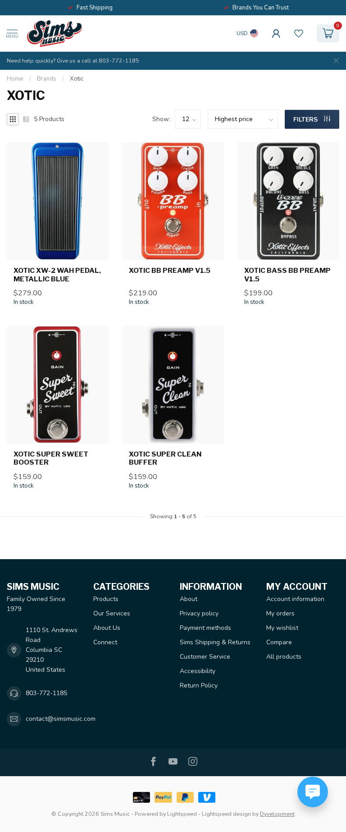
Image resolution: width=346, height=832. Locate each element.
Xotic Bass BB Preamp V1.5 (287, 275)
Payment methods (205, 628)
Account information (295, 599)
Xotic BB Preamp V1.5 (169, 271)
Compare (279, 642)
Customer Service (205, 656)
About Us (106, 628)
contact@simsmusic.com (61, 718)
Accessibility (197, 671)
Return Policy (199, 685)
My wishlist (282, 628)
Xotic (76, 79)
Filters (306, 119)
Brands (46, 79)
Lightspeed (182, 814)
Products (105, 599)
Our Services (111, 613)
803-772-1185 (46, 693)
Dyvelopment (277, 814)
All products (283, 656)
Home (15, 79)
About (188, 599)
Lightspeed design (226, 814)
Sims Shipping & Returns (215, 642)
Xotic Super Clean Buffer (165, 458)
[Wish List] (298, 33)
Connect (105, 642)
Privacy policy (199, 613)
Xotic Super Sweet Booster (51, 458)
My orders (280, 613)
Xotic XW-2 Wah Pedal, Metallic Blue (57, 275)
